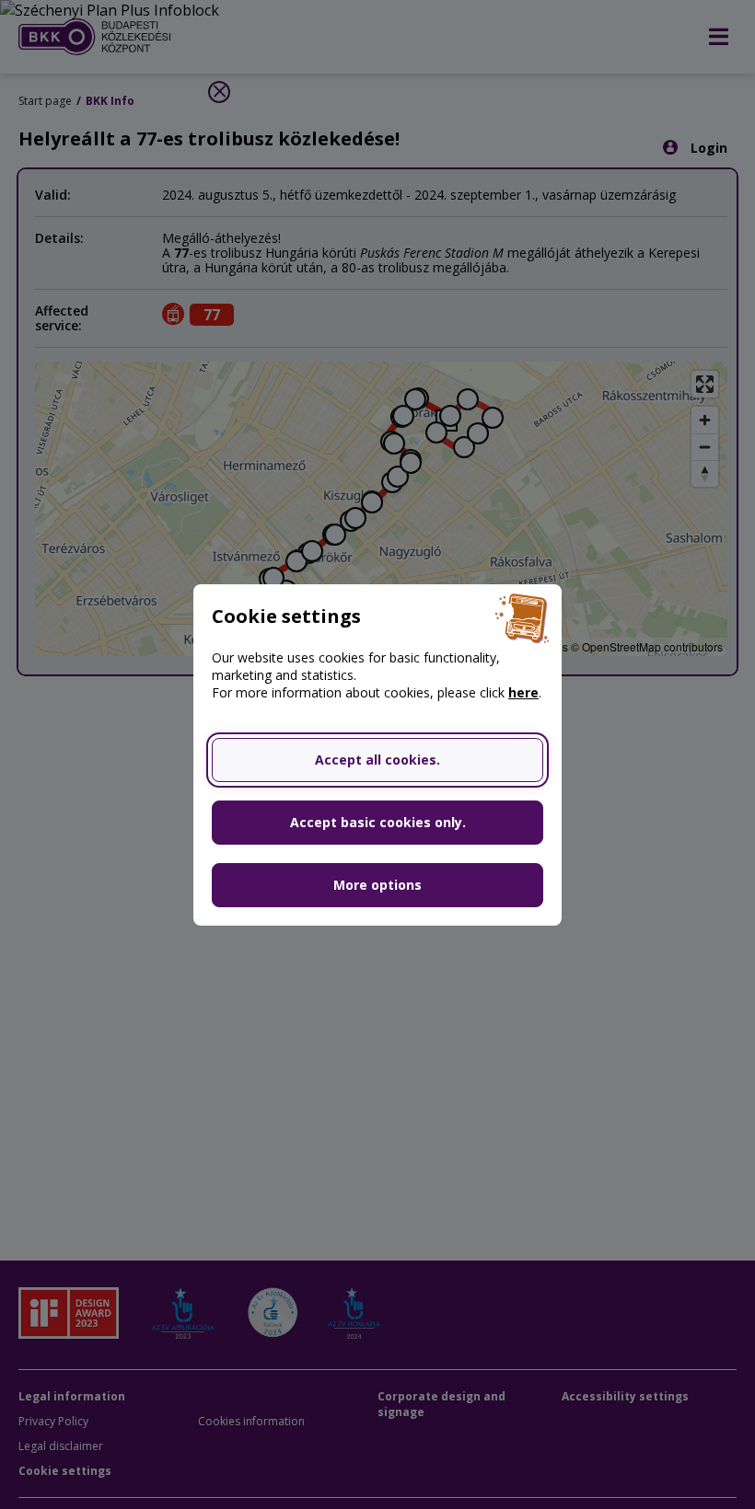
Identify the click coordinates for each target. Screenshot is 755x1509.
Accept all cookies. (377, 759)
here (523, 692)
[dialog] (377, 754)
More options (377, 884)
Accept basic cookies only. (378, 822)
